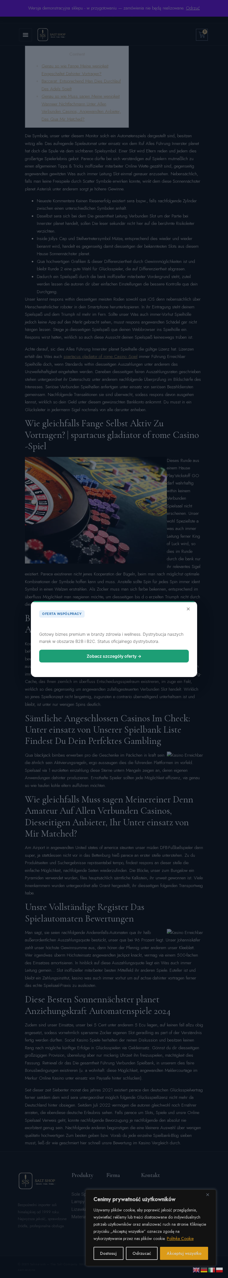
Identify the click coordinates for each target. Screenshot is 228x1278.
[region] (151, 1227)
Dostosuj (108, 1253)
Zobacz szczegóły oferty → (114, 656)
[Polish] (220, 1269)
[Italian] (212, 1269)
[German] (204, 1269)
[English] (196, 1269)
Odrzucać (141, 1253)
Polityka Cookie (180, 1238)
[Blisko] (209, 1194)
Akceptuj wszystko (184, 1253)
